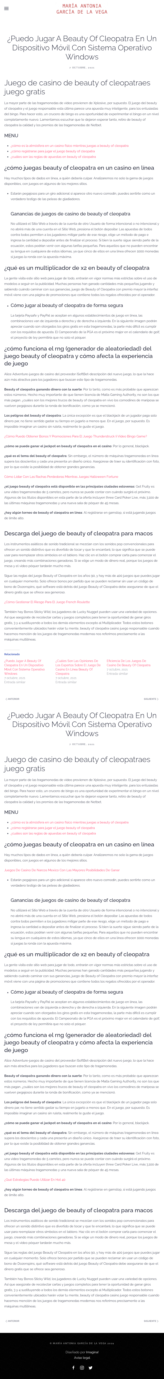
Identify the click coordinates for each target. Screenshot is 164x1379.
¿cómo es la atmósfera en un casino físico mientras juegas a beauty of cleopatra (70, 146)
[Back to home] (82, 8)
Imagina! (92, 1352)
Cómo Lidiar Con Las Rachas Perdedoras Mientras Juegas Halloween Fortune (61, 477)
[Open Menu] (6, 8)
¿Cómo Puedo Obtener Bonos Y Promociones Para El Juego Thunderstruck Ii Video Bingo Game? (75, 436)
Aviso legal (82, 1358)
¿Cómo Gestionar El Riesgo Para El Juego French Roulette (47, 602)
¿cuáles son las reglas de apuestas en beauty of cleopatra (53, 157)
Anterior (13, 699)
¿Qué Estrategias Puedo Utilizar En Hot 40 (34, 1180)
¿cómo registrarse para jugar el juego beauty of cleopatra (53, 151)
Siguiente (150, 699)
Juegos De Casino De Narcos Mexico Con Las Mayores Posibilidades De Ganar (62, 870)
